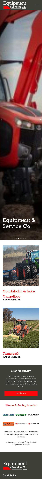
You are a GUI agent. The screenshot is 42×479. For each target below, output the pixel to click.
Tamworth (11, 353)
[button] (1, 120)
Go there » (21, 393)
